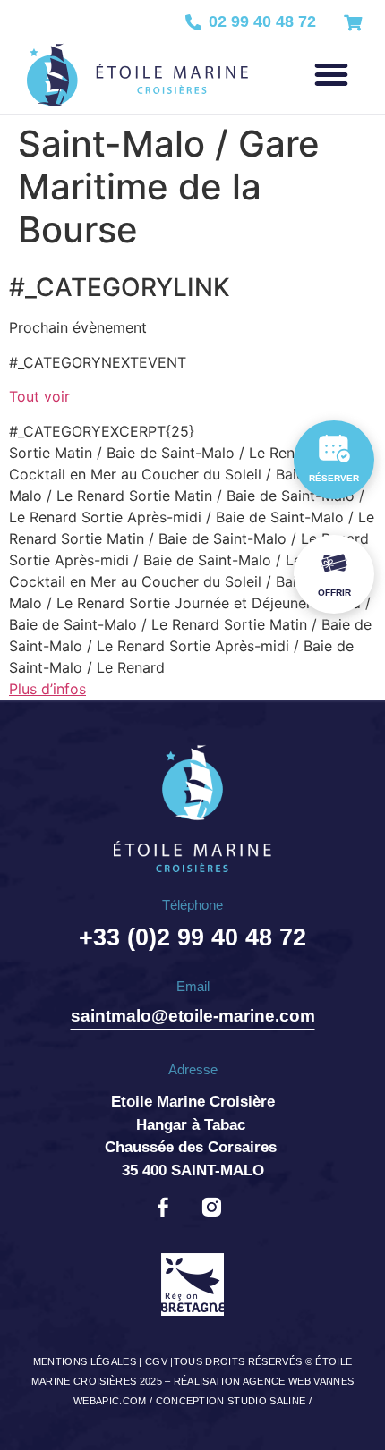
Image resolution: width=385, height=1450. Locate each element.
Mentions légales (84, 1361)
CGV (156, 1361)
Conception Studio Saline (231, 1400)
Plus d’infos (47, 689)
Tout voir (39, 396)
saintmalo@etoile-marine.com (193, 1015)
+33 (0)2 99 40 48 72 (192, 937)
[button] (331, 74)
